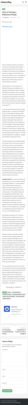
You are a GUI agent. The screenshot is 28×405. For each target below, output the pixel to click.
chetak (9, 292)
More (4, 9)
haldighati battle (16, 292)
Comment (5, 349)
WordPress (9, 402)
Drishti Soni (6, 17)
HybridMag (17, 402)
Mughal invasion (20, 296)
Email (4, 376)
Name (4, 369)
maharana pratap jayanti (19, 294)
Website (4, 383)
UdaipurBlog (6, 2)
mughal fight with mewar (9, 296)
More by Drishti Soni (16, 314)
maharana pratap (7, 294)
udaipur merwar (6, 298)
